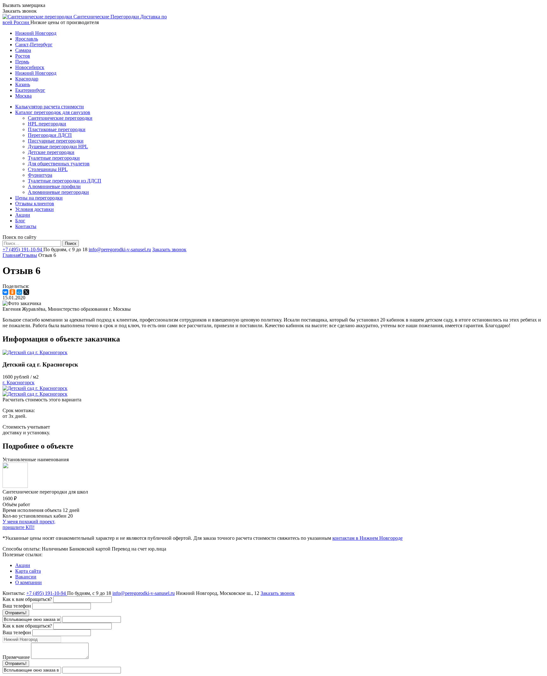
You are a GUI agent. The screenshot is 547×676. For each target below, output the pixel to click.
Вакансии (25, 576)
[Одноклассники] (12, 292)
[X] (26, 292)
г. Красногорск (19, 382)
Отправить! (16, 612)
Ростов (22, 56)
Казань (22, 84)
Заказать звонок (169, 249)
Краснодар (26, 78)
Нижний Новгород (35, 33)
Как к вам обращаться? (27, 599)
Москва (23, 96)
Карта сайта (28, 571)
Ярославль (26, 38)
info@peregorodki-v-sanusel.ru (120, 249)
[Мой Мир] (19, 292)
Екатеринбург (30, 90)
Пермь (22, 61)
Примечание (16, 657)
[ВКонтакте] (5, 292)
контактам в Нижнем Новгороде (367, 538)
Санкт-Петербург (34, 44)
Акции (22, 565)
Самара (23, 50)
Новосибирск (29, 67)
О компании (28, 582)
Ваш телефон (17, 606)
